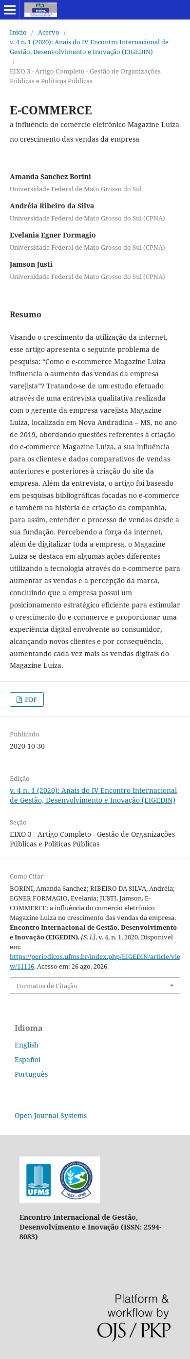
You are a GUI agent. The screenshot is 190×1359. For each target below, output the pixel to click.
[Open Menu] (9, 9)
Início (18, 32)
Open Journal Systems (51, 1115)
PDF (30, 699)
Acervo (48, 32)
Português (31, 1074)
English (26, 1044)
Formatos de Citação (47, 985)
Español (27, 1059)
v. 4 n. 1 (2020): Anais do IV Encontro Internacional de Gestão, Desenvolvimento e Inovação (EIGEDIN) (89, 46)
